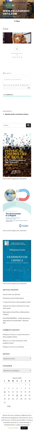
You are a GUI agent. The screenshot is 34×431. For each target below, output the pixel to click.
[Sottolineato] (9, 85)
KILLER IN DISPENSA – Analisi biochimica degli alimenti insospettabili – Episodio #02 (16, 320)
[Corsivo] (7, 85)
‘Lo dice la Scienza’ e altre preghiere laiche (17, 302)
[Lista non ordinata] (16, 85)
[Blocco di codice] (20, 85)
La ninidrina (20, 347)
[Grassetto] (4, 85)
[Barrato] (11, 85)
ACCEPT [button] (24, 428)
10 (4, 392)
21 (21, 395)
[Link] (23, 85)
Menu (18, 21)
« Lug (8, 406)
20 (17, 395)
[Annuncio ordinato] (14, 85)
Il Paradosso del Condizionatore (13, 298)
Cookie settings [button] (13, 428)
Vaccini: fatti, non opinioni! (11, 294)
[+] (27, 85)
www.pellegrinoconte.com (16, 12)
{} (25, 85)
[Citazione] (18, 85)
